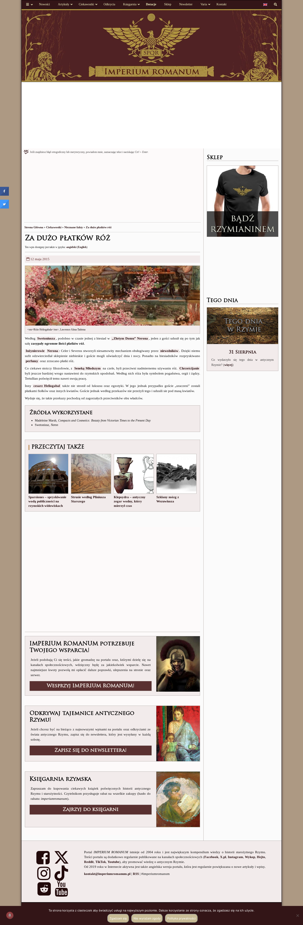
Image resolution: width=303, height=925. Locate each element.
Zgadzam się (118, 918)
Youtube (113, 862)
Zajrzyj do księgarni (90, 809)
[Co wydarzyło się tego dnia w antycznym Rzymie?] (242, 326)
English (82, 247)
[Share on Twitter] (4, 207)
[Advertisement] (152, 115)
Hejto (261, 857)
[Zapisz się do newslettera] (178, 733)
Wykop (250, 857)
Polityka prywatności (181, 918)
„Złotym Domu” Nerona (130, 338)
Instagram (235, 857)
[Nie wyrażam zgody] (297, 915)
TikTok (100, 862)
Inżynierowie (35, 351)
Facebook (211, 857)
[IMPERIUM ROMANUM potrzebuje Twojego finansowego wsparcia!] (178, 663)
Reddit (89, 862)
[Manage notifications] (9, 915)
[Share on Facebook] (4, 194)
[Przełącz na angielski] (265, 4)
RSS (136, 874)
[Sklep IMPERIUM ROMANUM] (243, 201)
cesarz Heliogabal (46, 386)
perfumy (32, 361)
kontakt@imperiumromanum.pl (107, 874)
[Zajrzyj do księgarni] (178, 799)
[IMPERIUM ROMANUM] (152, 45)
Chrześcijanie (189, 368)
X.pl (223, 857)
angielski (71, 247)
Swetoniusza (46, 338)
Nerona (52, 351)
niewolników (169, 351)
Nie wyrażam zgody (147, 918)
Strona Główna (33, 227)
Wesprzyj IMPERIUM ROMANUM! (90, 686)
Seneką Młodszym (87, 368)
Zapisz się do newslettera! (90, 750)
